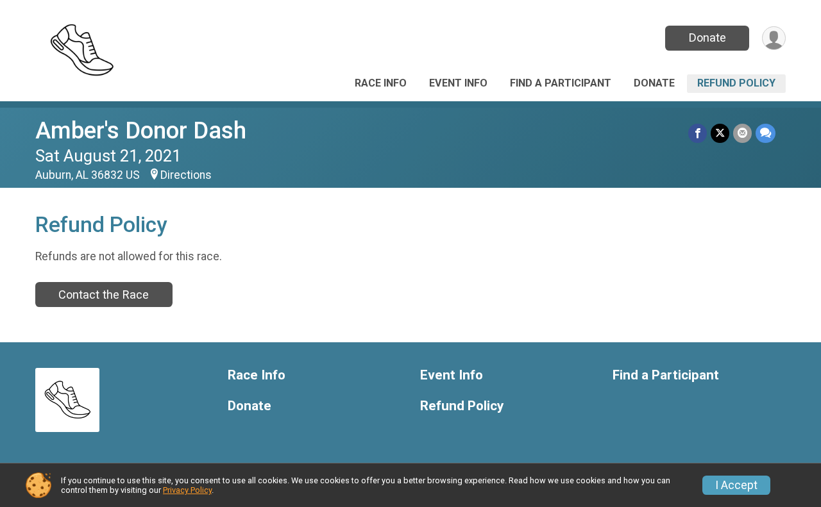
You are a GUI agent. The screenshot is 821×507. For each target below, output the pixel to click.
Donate (707, 37)
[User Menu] (774, 38)
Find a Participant (560, 83)
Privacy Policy (187, 490)
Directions (186, 175)
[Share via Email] (742, 133)
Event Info (458, 83)
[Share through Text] (765, 133)
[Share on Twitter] (720, 133)
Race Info (381, 83)
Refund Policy (736, 83)
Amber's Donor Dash (140, 130)
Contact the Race (103, 294)
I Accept (736, 485)
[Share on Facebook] (697, 133)
